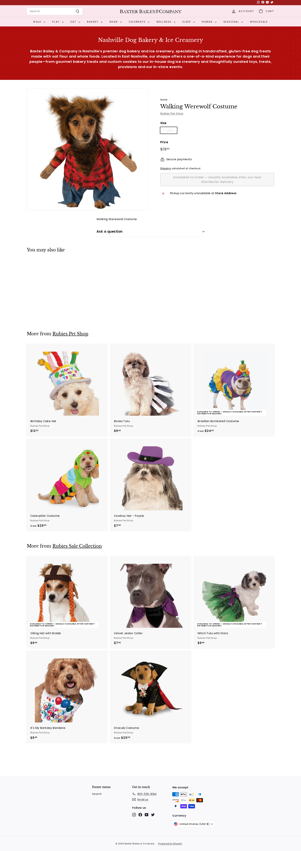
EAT (74, 21)
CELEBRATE (138, 21)
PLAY (56, 21)
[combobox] (55, 11)
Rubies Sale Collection (77, 546)
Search (97, 794)
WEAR (114, 21)
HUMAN (208, 21)
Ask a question (110, 231)
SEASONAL (231, 21)
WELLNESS (164, 21)
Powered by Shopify (170, 843)
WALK (38, 21)
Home (164, 99)
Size (163, 123)
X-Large (168, 130)
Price (164, 142)
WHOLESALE (259, 21)
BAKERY (93, 21)
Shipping (165, 168)
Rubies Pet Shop (171, 114)
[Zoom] (87, 149)
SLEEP (187, 21)
